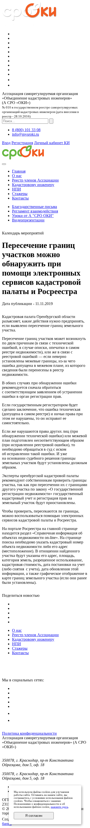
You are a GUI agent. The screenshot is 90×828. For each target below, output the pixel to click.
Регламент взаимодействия (35, 211)
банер (7, 824)
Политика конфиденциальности (29, 733)
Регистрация (22, 143)
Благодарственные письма (34, 207)
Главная (19, 171)
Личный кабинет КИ (52, 143)
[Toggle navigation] (4, 164)
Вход (6, 143)
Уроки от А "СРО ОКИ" (33, 215)
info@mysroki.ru (25, 134)
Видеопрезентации (28, 220)
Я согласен (33, 816)
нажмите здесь (59, 806)
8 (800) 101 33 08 (26, 130)
